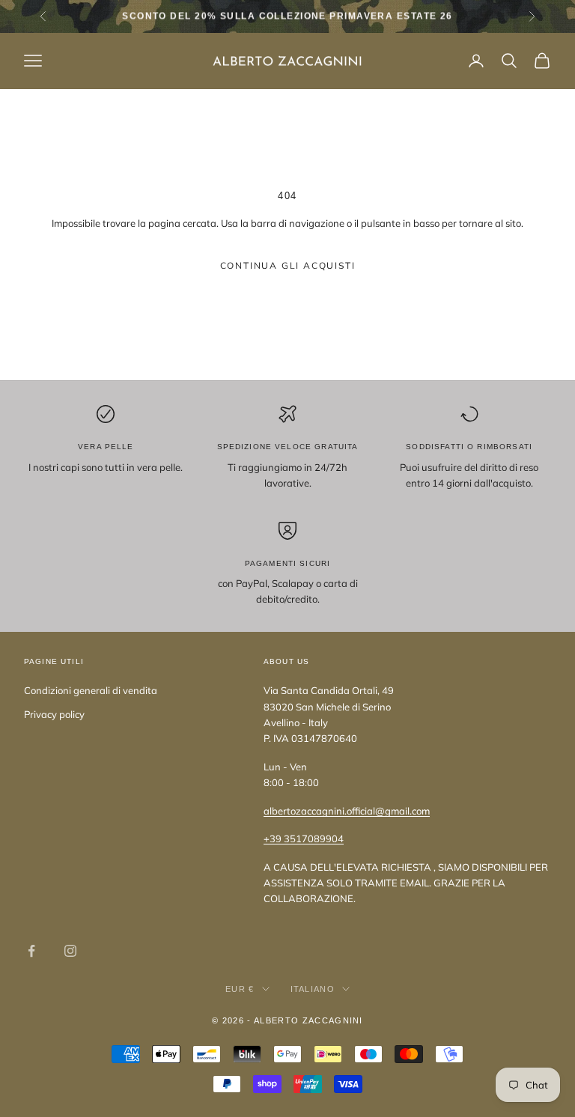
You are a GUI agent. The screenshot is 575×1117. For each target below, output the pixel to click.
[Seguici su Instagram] (70, 950)
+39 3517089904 (304, 838)
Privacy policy (54, 714)
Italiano (312, 988)
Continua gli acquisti (288, 265)
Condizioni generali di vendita (90, 690)
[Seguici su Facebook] (31, 950)
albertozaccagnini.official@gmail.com (347, 811)
